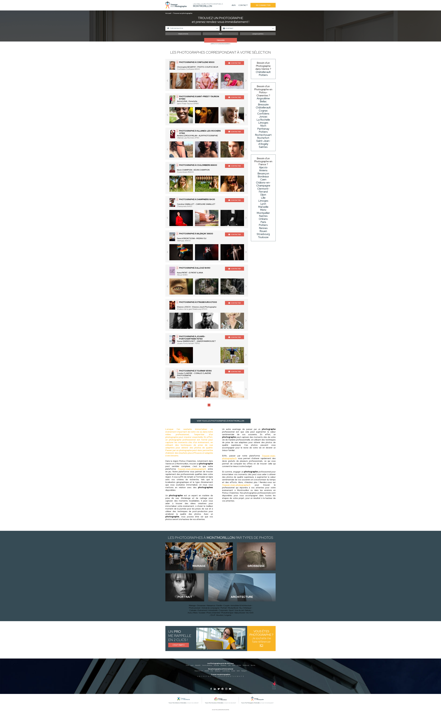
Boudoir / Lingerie (223, 615)
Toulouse (216, 665)
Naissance (211, 605)
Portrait (224, 608)
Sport (231, 610)
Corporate (223, 610)
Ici (261, 645)
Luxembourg (226, 671)
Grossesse (201, 605)
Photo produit (194, 608)
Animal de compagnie (210, 608)
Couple (226, 605)
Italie (238, 671)
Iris (247, 612)
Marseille (197, 665)
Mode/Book (233, 608)
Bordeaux (223, 665)
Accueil (168, 13)
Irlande (207, 671)
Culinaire (192, 610)
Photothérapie (227, 612)
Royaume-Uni (199, 671)
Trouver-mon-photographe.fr (192, 469)
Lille (229, 665)
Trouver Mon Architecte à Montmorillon (177, 703)
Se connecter (263, 5)
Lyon (192, 665)
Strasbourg (246, 665)
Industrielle (213, 610)
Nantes (239, 665)
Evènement (202, 610)
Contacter (236, 63)
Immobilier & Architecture (241, 605)
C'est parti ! (179, 645)
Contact (243, 5)
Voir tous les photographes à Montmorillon (220, 421)
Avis (234, 5)
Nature (248, 610)
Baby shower (240, 612)
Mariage (192, 605)
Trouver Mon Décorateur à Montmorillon (214, 703)
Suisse (233, 671)
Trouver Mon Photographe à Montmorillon (250, 703)
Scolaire (202, 612)
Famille (219, 605)
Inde (212, 671)
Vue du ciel (239, 610)
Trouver (220, 40)
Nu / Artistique (245, 608)
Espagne (244, 671)
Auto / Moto (193, 612)
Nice (233, 665)
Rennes (253, 665)
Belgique (217, 671)
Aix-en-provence (207, 665)
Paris (187, 665)
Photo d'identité (213, 612)
